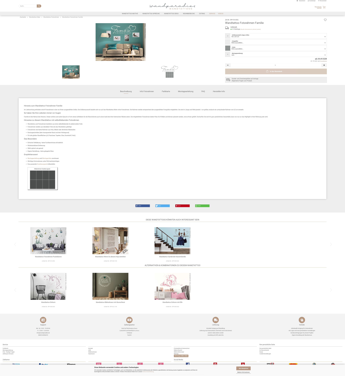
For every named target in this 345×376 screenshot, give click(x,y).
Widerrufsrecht (178, 350)
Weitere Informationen (243, 372)
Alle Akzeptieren (243, 368)
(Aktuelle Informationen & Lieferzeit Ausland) (250, 29)
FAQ (203, 91)
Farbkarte (166, 91)
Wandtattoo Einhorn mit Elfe (172, 302)
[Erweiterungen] (43, 178)
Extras (202, 13)
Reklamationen (92, 352)
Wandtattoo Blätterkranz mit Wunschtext (110, 302)
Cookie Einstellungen (265, 353)
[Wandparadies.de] (172, 6)
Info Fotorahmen (147, 91)
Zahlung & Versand (8, 353)
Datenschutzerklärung (148, 371)
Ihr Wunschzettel (264, 350)
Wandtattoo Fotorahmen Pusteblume (48, 257)
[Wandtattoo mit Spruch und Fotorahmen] (121, 42)
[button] (228, 65)
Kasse (261, 352)
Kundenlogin (312, 0)
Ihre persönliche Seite (265, 348)
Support (43, 325)
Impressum (91, 353)
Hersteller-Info (219, 91)
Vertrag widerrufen (181, 356)
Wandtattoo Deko (171, 13)
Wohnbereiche (189, 13)
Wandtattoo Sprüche (151, 13)
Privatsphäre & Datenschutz (181, 348)
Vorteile (302, 325)
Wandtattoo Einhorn (48, 302)
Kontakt (90, 348)
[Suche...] (39, 6)
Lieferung (215, 325)
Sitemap (176, 353)
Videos (220, 13)
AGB (89, 350)
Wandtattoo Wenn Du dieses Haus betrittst (110, 257)
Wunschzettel (322, 0)
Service (212, 13)
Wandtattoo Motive (130, 13)
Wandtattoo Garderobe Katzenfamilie (172, 257)
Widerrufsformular (179, 352)
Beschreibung (126, 91)
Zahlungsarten (129, 325)
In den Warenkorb (276, 71)
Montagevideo (46, 158)
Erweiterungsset (42, 164)
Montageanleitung (185, 91)
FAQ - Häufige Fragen (9, 352)
